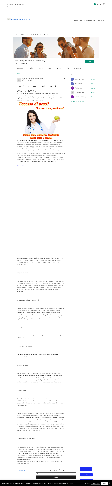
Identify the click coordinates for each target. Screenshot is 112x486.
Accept (104, 483)
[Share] (64, 79)
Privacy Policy (69, 483)
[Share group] (96, 61)
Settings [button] (87, 483)
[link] (20, 68)
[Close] (110, 483)
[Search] (81, 61)
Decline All (96, 483)
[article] (41, 279)
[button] (104, 4)
